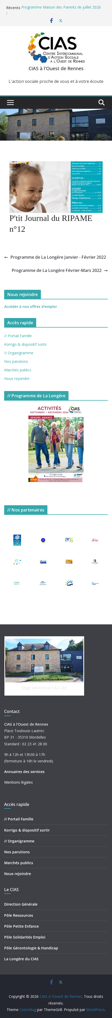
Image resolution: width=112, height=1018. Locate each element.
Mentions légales (18, 782)
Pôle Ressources (18, 915)
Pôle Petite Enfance (21, 926)
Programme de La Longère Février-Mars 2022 (57, 270)
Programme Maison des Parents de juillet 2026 (61, 7)
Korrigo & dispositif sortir (25, 344)
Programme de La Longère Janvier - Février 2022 (58, 257)
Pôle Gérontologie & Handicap (31, 947)
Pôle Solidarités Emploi (24, 937)
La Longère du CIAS (21, 958)
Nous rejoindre (16, 378)
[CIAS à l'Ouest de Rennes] (56, 112)
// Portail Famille (18, 335)
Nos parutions (16, 361)
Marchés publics (17, 369)
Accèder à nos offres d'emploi (30, 306)
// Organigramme (18, 352)
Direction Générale (21, 904)
